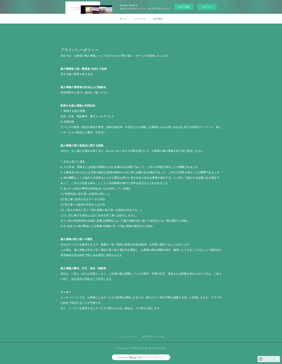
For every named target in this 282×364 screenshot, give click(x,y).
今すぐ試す (184, 6)
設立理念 (157, 18)
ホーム (123, 18)
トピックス (140, 18)
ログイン (207, 7)
